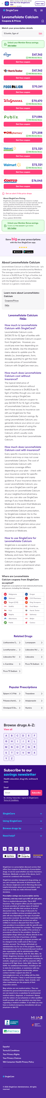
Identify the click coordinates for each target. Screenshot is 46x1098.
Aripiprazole (30, 701)
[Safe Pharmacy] (11, 1031)
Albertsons (13, 618)
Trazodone (30, 693)
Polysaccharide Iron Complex (10, 701)
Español (6, 1047)
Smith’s (11, 606)
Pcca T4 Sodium (32, 664)
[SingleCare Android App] (24, 856)
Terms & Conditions (11, 1050)
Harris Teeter (35, 610)
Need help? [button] (9, 835)
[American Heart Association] (37, 1025)
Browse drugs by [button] (12, 828)
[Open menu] (41, 10)
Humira (28, 708)
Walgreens (13, 594)
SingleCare (13, 1087)
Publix (11, 623)
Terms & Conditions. (11, 800)
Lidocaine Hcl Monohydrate (32, 650)
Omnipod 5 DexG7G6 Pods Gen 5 (10, 708)
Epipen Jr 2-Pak (10, 693)
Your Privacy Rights (11, 1054)
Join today (12, 45)
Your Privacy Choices (12, 1058)
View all (8, 729)
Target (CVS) (13, 602)
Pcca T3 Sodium (10, 671)
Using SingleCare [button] (12, 820)
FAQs (7, 305)
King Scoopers (35, 602)
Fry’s (10, 610)
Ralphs (11, 614)
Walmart (12, 598)
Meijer (32, 618)
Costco (32, 623)
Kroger (32, 594)
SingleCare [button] (9, 813)
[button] (23, 33)
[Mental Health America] (37, 1018)
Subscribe (36, 793)
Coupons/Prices (12, 300)
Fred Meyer (34, 606)
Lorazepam (30, 642)
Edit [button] (40, 33)
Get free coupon (23, 62)
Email (6, 787)
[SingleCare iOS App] (9, 856)
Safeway (33, 614)
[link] (42, 21)
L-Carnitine (8, 664)
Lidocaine (29, 657)
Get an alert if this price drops (19, 193)
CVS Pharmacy (35, 598)
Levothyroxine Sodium (10, 650)
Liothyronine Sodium (10, 642)
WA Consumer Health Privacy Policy (18, 1062)
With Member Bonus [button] (35, 57)
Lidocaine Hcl (9, 657)
